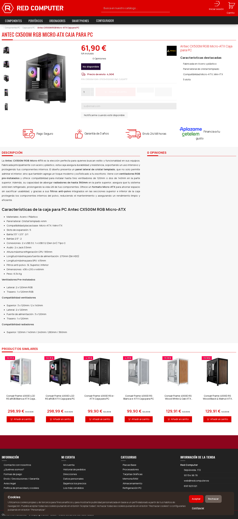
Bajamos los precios (74, 483)
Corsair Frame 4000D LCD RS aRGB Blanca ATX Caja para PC (20, 398)
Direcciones (70, 474)
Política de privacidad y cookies (21, 488)
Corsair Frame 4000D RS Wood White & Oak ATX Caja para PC (178, 398)
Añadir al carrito (23, 419)
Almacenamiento (132, 483)
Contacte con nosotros (17, 465)
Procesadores (131, 469)
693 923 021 (190, 486)
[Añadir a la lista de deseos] (145, 90)
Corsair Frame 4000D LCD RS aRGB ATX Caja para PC (60, 397)
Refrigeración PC (132, 488)
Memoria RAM (130, 478)
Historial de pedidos (74, 469)
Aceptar (196, 498)
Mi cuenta (68, 465)
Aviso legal (10, 483)
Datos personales (73, 478)
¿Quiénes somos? (14, 469)
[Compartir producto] (163, 92)
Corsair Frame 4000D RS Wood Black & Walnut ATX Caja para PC (217, 398)
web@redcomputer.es (196, 480)
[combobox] (135, 8)
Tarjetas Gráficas (132, 474)
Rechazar (213, 498)
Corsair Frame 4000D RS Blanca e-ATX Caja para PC (138, 397)
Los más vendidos (73, 488)
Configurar (198, 508)
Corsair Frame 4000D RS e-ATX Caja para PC (99, 397)
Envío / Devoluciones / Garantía (21, 478)
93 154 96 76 (191, 475)
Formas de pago (13, 474)
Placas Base (129, 465)
